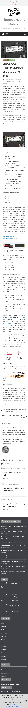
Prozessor (4, 653)
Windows (5, 83)
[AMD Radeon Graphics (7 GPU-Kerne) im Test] (13, 484)
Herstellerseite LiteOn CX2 (9, 236)
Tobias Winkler (18, 79)
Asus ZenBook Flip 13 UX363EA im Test (11, 550)
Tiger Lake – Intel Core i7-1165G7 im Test (12, 537)
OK (17, 706)
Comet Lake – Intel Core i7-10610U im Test (12, 556)
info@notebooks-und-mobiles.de (13, 691)
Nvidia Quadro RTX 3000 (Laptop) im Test (12, 561)
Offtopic (3, 649)
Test (22, 81)
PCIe (13, 81)
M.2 (8, 81)
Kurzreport (4, 636)
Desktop (3, 626)
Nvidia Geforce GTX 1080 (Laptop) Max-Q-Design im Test (14, 410)
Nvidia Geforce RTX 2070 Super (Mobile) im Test (13, 545)
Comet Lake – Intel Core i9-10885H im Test (12, 571)
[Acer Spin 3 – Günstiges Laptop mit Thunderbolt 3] (8, 500)
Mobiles (3, 639)
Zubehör (12, 59)
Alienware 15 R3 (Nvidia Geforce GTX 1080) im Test (13, 417)
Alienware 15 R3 (21, 127)
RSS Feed (17, 521)
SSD (20, 81)
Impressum (4, 676)
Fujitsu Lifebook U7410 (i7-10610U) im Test (12, 566)
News (2, 643)
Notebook (5, 59)
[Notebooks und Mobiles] (3, 34)
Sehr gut (16, 81)
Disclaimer (4, 673)
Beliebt (3, 623)
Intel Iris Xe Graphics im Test (8, 542)
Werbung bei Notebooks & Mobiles (10, 684)
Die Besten (4, 630)
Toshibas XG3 (10, 323)
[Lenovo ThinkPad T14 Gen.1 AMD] (13, 468)
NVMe (10, 81)
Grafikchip (4, 633)
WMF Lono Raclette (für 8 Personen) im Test (12, 526)
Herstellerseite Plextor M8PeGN (11, 238)
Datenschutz (4, 670)
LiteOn (5, 81)
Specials (3, 656)
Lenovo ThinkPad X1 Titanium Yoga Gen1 (12, 531)
